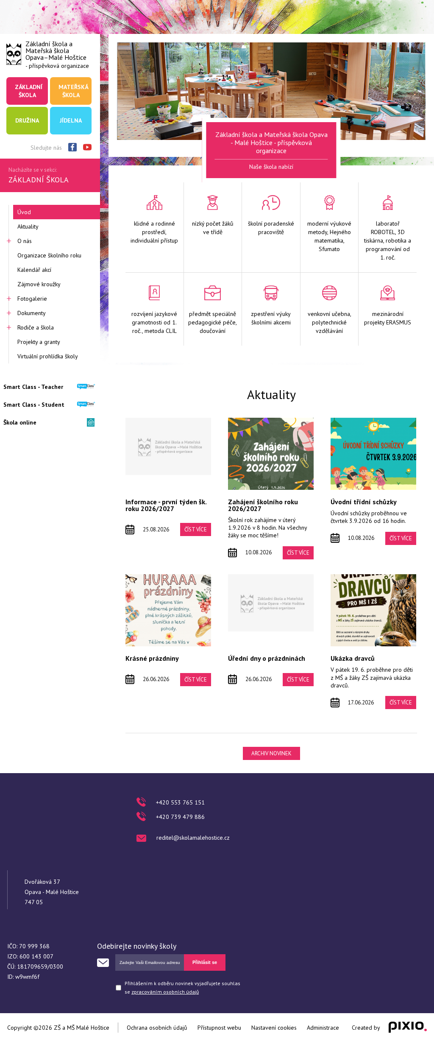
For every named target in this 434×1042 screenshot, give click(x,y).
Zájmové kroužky (39, 284)
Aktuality (28, 226)
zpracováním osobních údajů (165, 992)
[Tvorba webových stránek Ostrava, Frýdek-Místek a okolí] (408, 1028)
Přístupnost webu (219, 1027)
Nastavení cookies (274, 1027)
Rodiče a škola (35, 327)
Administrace (323, 1027)
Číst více (195, 529)
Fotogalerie (32, 298)
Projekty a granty (38, 342)
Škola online (19, 422)
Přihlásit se (204, 962)
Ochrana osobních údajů (157, 1027)
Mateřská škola (73, 90)
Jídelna (71, 120)
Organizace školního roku (49, 255)
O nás (24, 241)
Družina (27, 120)
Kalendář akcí (34, 270)
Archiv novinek (271, 753)
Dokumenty (31, 313)
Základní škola (28, 90)
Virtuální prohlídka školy (47, 356)
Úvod (24, 212)
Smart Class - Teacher (33, 387)
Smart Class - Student (33, 404)
